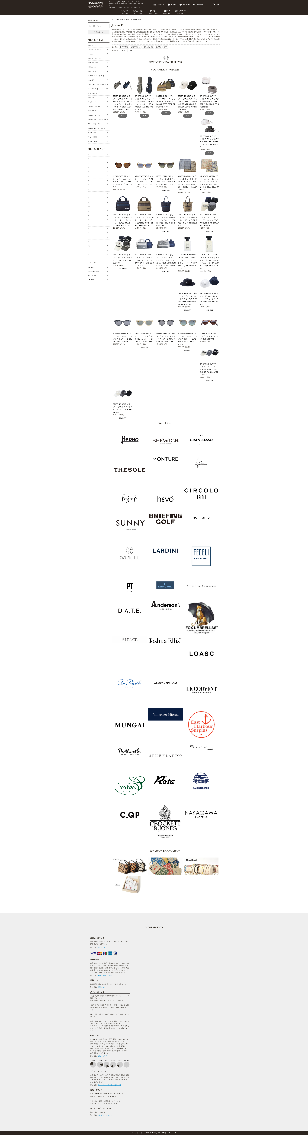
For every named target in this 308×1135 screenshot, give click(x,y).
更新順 (158, 47)
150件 (131, 50)
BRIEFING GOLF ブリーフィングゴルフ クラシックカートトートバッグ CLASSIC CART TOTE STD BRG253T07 (165, 101)
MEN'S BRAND (122, 20)
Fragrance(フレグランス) (97, 128)
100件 (124, 50)
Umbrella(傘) (92, 110)
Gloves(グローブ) (94, 93)
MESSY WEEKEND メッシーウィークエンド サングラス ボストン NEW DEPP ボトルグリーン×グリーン (187, 339)
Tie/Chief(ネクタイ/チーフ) (97, 84)
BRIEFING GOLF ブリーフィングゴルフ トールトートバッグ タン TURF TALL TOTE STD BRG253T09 (187, 220)
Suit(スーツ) (92, 45)
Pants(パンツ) (93, 62)
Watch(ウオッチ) (94, 124)
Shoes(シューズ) (94, 115)
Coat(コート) (92, 54)
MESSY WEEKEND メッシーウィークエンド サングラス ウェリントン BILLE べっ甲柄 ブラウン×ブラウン (122, 181)
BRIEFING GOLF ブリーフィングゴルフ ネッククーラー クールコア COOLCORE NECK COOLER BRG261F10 (209, 101)
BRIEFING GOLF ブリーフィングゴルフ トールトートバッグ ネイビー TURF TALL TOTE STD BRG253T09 (165, 220)
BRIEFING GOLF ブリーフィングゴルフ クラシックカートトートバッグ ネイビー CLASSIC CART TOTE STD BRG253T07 (122, 220)
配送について (103, 1056)
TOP (114, 20)
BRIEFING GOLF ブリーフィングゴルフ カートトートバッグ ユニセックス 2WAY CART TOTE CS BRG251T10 (144, 260)
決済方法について (93, 275)
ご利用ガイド (92, 267)
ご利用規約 (91, 279)
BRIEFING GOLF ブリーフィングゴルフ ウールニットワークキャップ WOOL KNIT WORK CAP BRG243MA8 (209, 369)
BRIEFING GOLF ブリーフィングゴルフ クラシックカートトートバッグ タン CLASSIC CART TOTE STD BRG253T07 (144, 220)
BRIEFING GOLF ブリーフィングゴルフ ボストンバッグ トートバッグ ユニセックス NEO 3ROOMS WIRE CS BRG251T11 (166, 260)
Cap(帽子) (91, 80)
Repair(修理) (92, 137)
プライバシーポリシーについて (109, 1085)
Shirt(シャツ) (92, 67)
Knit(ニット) (92, 71)
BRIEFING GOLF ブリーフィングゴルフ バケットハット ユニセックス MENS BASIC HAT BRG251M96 (209, 298)
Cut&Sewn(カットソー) (96, 76)
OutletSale (92, 132)
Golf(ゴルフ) (92, 141)
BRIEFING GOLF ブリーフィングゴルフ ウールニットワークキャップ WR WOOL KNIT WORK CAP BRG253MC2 (209, 220)
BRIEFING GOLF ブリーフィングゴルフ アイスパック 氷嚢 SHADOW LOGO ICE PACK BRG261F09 (209, 141)
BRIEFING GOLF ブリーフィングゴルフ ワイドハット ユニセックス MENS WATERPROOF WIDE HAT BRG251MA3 (187, 298)
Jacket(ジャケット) (95, 49)
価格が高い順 (148, 47)
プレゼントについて (105, 1115)
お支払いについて (104, 947)
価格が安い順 (135, 47)
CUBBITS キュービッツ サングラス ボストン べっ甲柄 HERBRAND (209, 336)
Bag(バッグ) (92, 102)
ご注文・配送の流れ (94, 271)
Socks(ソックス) (94, 106)
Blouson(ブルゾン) (94, 58)
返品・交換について (105, 975)
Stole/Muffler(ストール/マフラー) (98, 89)
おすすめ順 (124, 47)
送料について (103, 987)
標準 (165, 47)
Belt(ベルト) (92, 97)
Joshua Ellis (136, 20)
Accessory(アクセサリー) (97, 119)
